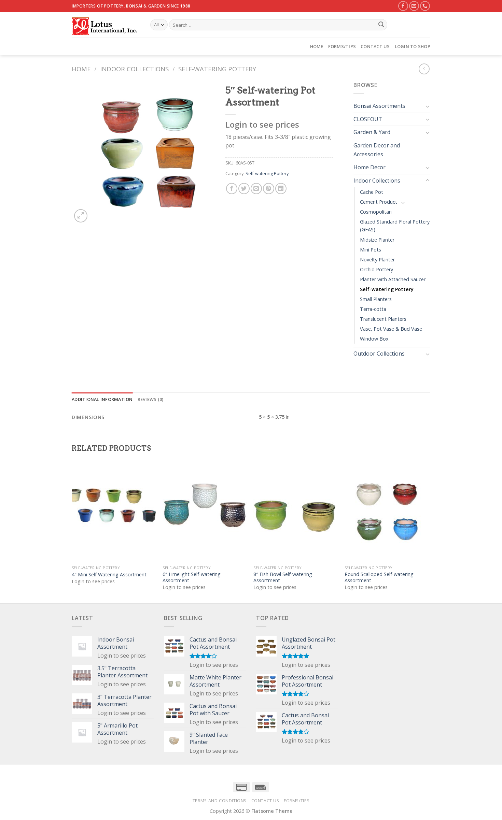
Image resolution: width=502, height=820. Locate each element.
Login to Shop (412, 46)
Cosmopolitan (376, 211)
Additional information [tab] (102, 399)
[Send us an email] (414, 6)
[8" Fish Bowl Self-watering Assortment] (295, 511)
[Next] (428, 531)
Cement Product (378, 202)
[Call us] (425, 6)
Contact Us (375, 46)
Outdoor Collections (379, 353)
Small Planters (376, 299)
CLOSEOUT (367, 119)
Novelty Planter (377, 259)
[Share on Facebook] (231, 188)
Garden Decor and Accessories (376, 150)
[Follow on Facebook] (403, 6)
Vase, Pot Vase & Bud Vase (391, 329)
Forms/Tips (342, 46)
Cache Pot (371, 192)
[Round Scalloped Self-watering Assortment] (387, 511)
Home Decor (369, 167)
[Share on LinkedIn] (281, 188)
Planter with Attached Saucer (393, 279)
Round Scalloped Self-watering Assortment (379, 577)
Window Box (374, 338)
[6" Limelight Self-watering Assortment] (205, 511)
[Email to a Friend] (256, 188)
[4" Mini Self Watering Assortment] (114, 511)
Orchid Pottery (376, 269)
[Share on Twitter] (244, 188)
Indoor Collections (134, 68)
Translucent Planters (383, 319)
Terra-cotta (373, 309)
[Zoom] (80, 215)
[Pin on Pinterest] (268, 188)
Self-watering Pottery (217, 68)
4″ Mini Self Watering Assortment (109, 575)
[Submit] (381, 25)
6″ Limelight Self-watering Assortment (192, 577)
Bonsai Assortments (379, 106)
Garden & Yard (371, 132)
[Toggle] (427, 106)
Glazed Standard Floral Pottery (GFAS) (395, 225)
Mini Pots (370, 249)
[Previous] (72, 531)
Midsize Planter (377, 239)
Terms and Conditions (220, 801)
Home (316, 46)
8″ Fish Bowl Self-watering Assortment (282, 577)
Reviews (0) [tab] (151, 399)
